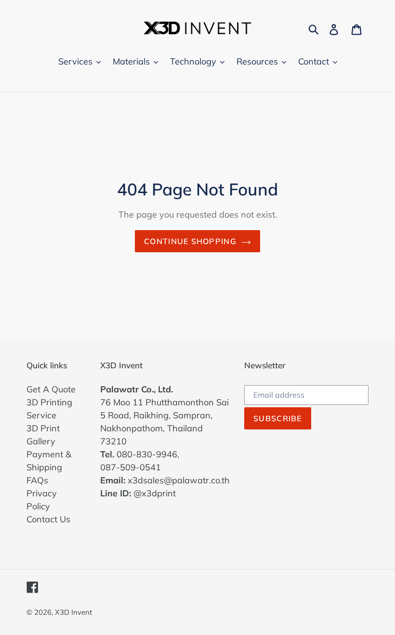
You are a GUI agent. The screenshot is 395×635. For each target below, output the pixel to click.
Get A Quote (51, 389)
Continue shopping (190, 241)
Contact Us (48, 519)
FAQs (37, 480)
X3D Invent (73, 612)
